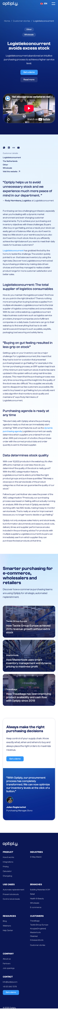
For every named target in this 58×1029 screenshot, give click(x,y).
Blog (5, 921)
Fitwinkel (34, 936)
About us (7, 959)
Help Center (8, 930)
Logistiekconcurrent (13, 250)
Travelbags (35, 921)
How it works (8, 857)
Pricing (6, 866)
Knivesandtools (36, 940)
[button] (43, 4)
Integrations (8, 862)
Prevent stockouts (11, 894)
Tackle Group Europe (39, 925)
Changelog (7, 876)
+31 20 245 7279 (10, 987)
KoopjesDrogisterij (38, 929)
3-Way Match (36, 857)
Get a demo (29, 72)
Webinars (7, 926)
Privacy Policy (8, 1013)
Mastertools (35, 932)
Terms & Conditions (11, 1018)
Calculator (7, 871)
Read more (29, 79)
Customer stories (37, 945)
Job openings (8, 968)
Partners (6, 963)
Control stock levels (11, 899)
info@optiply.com (10, 982)
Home (7, 21)
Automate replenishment (13, 890)
